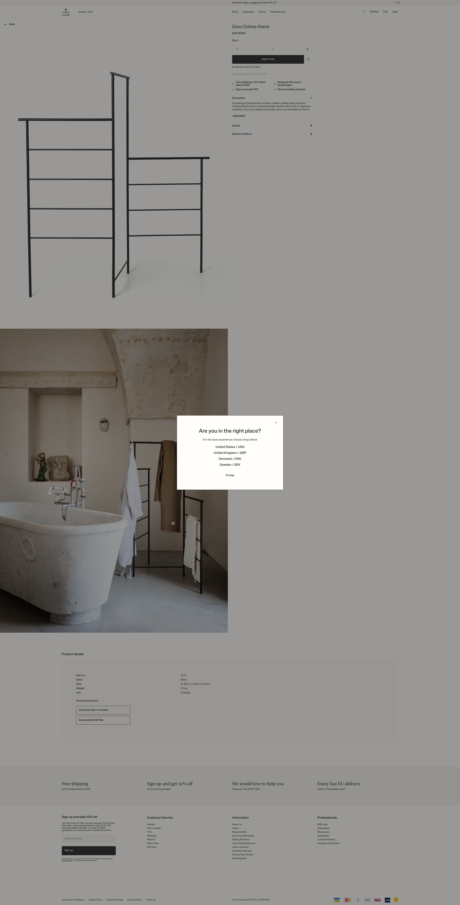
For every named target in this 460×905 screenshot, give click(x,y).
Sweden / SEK (230, 465)
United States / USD (230, 447)
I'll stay (230, 475)
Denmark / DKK (230, 459)
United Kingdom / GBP (230, 453)
